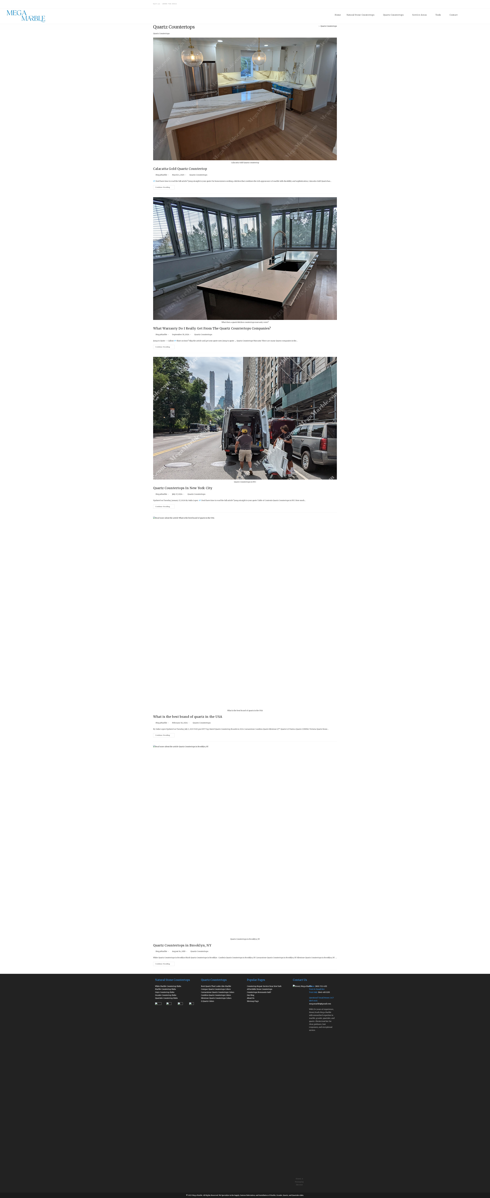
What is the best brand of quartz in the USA (187, 717)
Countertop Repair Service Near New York (264, 986)
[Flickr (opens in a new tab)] (325, 4)
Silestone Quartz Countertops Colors (216, 998)
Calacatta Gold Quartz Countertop (180, 169)
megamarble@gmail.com (320, 1004)
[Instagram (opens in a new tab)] (320, 4)
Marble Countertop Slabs (165, 989)
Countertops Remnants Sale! (259, 992)
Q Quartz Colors (207, 1001)
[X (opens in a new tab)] (307, 4)
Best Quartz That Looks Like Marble (216, 986)
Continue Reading (165, 187)
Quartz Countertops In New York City (182, 488)
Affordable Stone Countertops (259, 989)
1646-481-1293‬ (324, 992)
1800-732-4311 (321, 986)
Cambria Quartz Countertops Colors (216, 995)
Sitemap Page (253, 1001)
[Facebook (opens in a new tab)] (311, 4)
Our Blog (250, 995)
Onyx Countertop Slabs (164, 992)
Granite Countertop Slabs (165, 995)
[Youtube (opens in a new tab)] (329, 4)
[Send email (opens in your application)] (334, 4)
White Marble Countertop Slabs (168, 986)
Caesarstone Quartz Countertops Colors (217, 992)
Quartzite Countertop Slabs (166, 998)
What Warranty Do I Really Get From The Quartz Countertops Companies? (212, 328)
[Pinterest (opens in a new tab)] (316, 4)
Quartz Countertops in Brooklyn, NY (182, 945)
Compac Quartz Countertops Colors (216, 989)
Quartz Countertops (328, 26)
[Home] (317, 26)
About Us (250, 998)
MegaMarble (161, 175)
